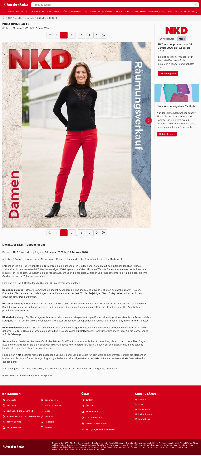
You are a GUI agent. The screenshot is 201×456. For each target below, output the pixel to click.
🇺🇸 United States (143, 414)
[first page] (49, 35)
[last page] (103, 35)
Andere (48, 427)
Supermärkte (36, 11)
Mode (119, 11)
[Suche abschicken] (196, 5)
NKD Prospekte (15, 18)
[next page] (96, 35)
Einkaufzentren (13, 427)
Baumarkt (173, 11)
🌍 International (143, 419)
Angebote (21, 11)
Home (11, 11)
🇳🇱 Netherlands (142, 409)
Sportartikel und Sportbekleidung (145, 11)
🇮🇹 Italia (139, 404)
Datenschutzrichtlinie (96, 423)
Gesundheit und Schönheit (98, 11)
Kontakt (89, 400)
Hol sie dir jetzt (166, 134)
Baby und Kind (189, 11)
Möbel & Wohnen (71, 11)
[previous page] (56, 35)
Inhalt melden (92, 411)
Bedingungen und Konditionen (100, 429)
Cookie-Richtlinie (93, 417)
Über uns (90, 406)
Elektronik (53, 11)
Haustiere (49, 422)
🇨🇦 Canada (140, 399)
